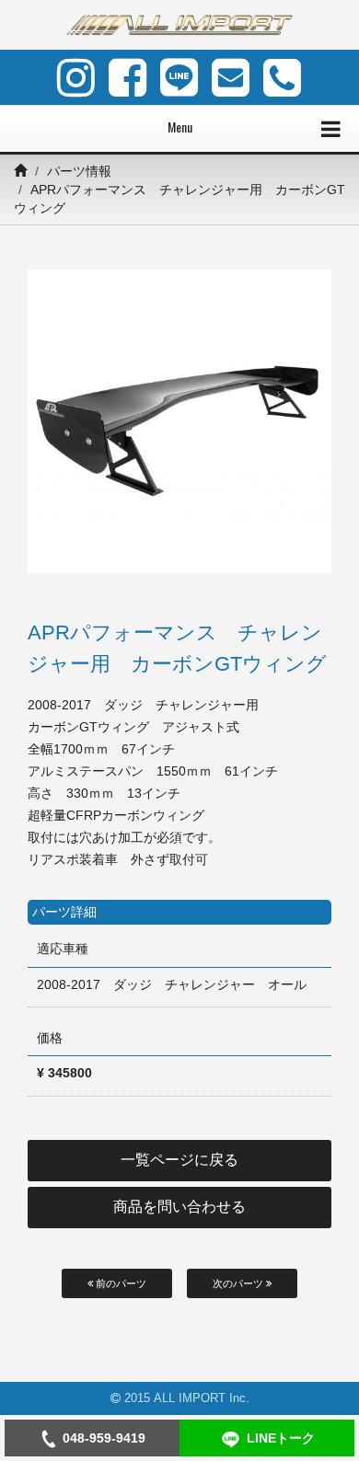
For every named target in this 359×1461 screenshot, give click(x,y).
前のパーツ (119, 1283)
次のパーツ (239, 1283)
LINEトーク (281, 1438)
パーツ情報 (79, 171)
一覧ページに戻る (179, 1160)
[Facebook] (127, 77)
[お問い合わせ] (230, 77)
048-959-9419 (104, 1438)
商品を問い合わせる (179, 1206)
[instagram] (76, 77)
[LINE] (179, 77)
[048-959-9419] (282, 77)
